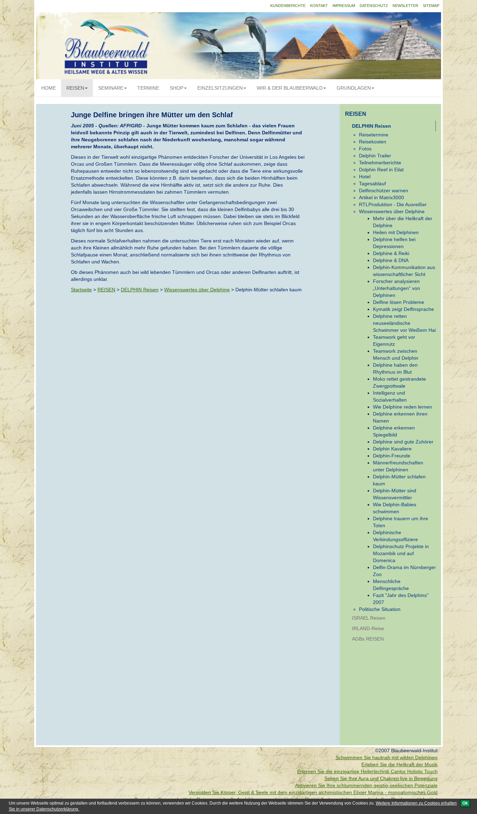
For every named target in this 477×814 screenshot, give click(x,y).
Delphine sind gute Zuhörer (403, 442)
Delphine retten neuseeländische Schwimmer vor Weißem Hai (404, 323)
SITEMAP (431, 5)
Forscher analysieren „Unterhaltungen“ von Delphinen (396, 288)
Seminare (110, 88)
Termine (148, 88)
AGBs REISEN (368, 639)
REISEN (75, 88)
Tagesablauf (372, 183)
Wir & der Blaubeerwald (290, 88)
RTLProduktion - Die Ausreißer (393, 204)
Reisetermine (373, 134)
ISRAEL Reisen (369, 618)
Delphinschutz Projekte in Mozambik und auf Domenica (401, 553)
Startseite (81, 289)
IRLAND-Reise (368, 628)
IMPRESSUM (343, 5)
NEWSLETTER (405, 5)
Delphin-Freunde (391, 455)
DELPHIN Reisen (140, 289)
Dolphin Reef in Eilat (381, 169)
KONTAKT (319, 5)
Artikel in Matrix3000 (381, 197)
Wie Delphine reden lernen (402, 407)
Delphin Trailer (375, 155)
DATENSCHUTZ (374, 5)
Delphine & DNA (391, 260)
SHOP (176, 88)
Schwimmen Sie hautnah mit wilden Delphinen (387, 757)
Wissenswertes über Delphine (197, 289)
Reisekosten (372, 141)
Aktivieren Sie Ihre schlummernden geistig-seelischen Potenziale (366, 785)
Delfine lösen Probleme (398, 302)
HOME (48, 88)
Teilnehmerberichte (380, 162)
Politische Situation (380, 609)
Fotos (365, 148)
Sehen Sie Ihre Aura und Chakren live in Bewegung (381, 778)
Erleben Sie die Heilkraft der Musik (399, 764)
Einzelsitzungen (220, 88)
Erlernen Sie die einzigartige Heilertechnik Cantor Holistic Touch (367, 771)
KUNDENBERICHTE (288, 5)
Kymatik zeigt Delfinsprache (403, 309)
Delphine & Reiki (391, 253)
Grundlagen (354, 88)
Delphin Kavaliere (392, 448)
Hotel (364, 176)
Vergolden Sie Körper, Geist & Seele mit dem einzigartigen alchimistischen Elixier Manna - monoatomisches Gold (313, 792)
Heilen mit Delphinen (396, 232)
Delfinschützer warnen (383, 190)
